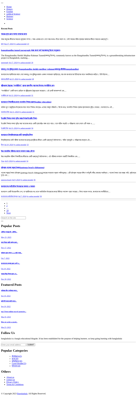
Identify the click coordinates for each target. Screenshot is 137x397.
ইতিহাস (16, 366)
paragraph (4, 63)
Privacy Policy (12, 382)
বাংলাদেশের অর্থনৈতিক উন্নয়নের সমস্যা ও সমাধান (18, 186)
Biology (9, 16)
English (9, 11)
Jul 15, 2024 (13, 79)
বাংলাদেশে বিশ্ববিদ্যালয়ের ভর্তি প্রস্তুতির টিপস (17, 135)
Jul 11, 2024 (14, 112)
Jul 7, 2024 (22, 196)
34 (32, 128)
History (9, 9)
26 (32, 63)
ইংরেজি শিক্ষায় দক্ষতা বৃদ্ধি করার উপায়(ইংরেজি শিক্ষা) (19, 118)
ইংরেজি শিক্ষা (4, 128)
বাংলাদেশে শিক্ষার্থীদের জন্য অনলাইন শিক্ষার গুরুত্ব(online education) (26, 102)
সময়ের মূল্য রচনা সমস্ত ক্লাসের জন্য (14, 34)
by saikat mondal (20, 44)
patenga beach (6, 180)
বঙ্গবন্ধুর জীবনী (5, 79)
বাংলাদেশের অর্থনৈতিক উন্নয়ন (9, 196)
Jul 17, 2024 (13, 63)
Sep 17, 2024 (9, 44)
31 (32, 95)
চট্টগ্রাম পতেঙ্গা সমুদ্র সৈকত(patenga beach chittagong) (22, 167)
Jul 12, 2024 (13, 95)
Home (9, 7)
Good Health (19, 363)
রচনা (2, 44)
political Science (13, 14)
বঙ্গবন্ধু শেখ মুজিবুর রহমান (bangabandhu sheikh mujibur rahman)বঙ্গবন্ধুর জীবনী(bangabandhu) (40, 69)
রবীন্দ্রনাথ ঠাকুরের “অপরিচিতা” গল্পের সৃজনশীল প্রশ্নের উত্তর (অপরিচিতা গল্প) (27, 85)
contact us (10, 380)
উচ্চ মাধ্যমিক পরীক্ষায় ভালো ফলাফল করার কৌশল (18, 151)
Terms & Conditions (15, 384)
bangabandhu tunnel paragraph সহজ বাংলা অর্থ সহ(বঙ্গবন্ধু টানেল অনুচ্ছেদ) (30, 50)
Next (8, 213)
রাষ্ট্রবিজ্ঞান (17, 361)
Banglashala (22, 393)
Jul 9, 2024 (9, 161)
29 (7, 210)
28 (33, 79)
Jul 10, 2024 (8, 145)
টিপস (2, 145)
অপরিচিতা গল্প (4, 95)
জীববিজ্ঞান (17, 356)
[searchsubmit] (2, 221)
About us (10, 377)
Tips (2, 161)
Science (9, 19)
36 (34, 180)
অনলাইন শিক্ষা (5, 112)
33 (28, 145)
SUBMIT (30, 345)
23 (28, 44)
